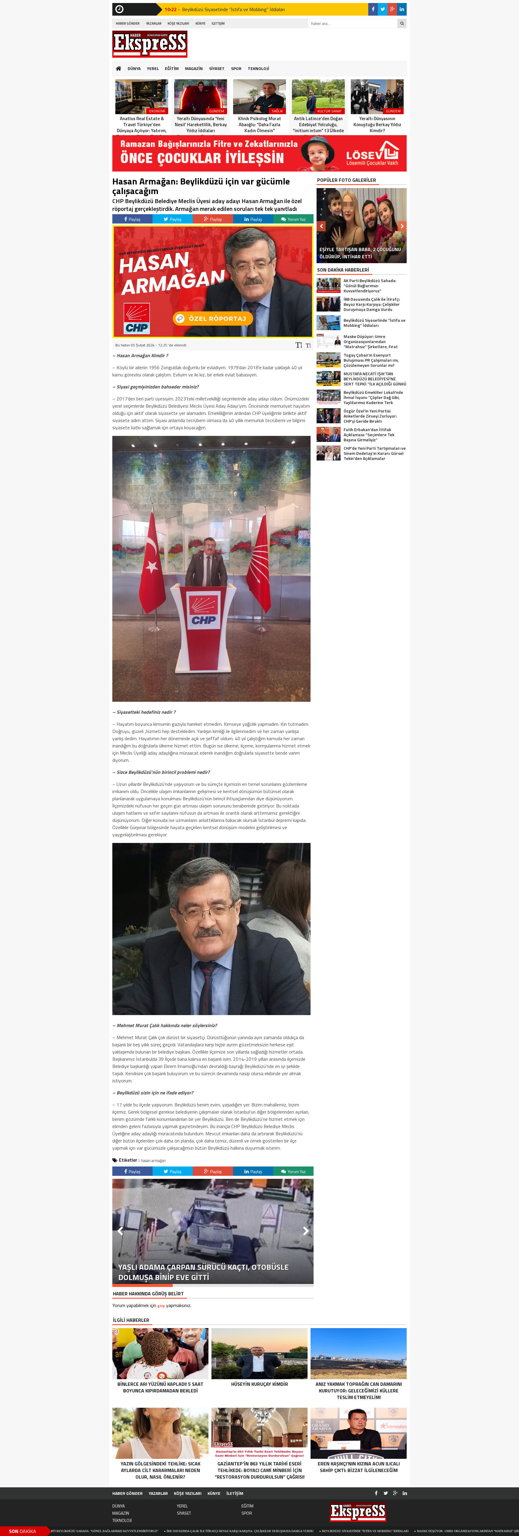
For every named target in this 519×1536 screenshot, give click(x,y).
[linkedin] (402, 9)
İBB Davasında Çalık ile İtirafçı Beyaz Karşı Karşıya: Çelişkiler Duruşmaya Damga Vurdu (147, 1531)
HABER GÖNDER (128, 23)
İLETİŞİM (218, 23)
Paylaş (134, 219)
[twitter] (382, 9)
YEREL (153, 68)
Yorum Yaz (296, 219)
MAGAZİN (194, 68)
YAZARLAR (154, 23)
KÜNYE (200, 23)
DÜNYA (134, 68)
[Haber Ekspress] (149, 44)
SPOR (236, 68)
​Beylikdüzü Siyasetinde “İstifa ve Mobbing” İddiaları (272, 1531)
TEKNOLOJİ (258, 68)
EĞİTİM (172, 68)
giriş (161, 1306)
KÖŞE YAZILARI (178, 23)
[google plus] (392, 9)
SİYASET (217, 68)
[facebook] (373, 9)
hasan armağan (153, 1160)
